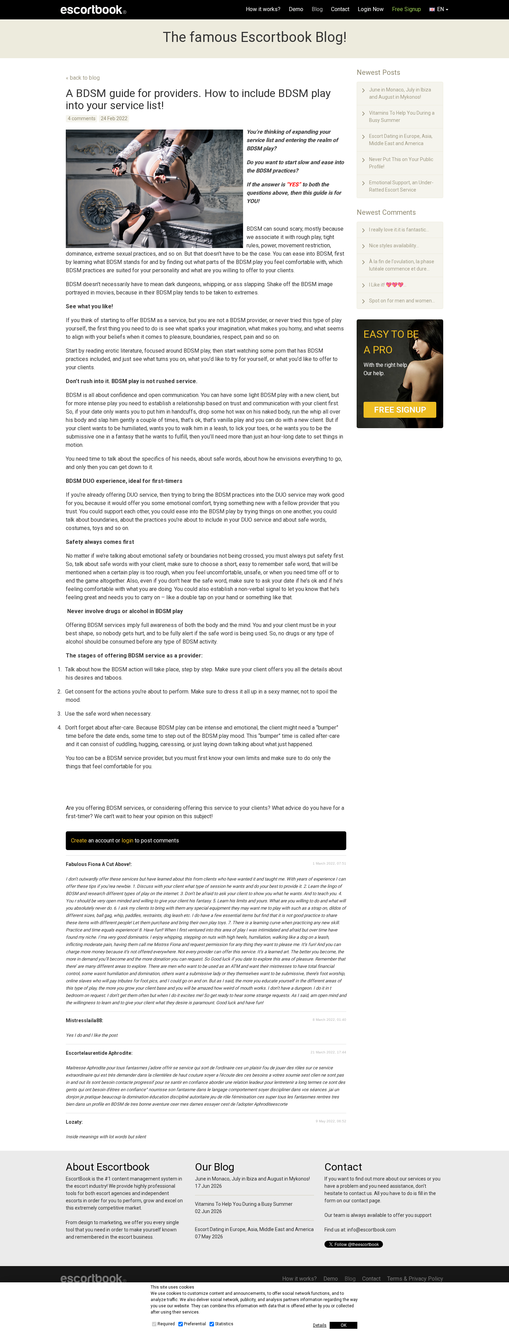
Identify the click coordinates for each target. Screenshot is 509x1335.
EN (440, 9)
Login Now (371, 9)
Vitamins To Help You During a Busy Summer (402, 116)
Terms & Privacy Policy (415, 1278)
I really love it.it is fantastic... (399, 229)
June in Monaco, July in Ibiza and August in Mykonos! (400, 93)
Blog (317, 9)
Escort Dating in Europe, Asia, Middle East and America (400, 139)
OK (344, 1325)
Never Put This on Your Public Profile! (401, 163)
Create (79, 840)
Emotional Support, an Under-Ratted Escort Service (401, 186)
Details (320, 1325)
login (127, 840)
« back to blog (83, 77)
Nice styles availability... (394, 245)
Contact (340, 9)
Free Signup (406, 9)
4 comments (82, 118)
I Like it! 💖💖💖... (388, 285)
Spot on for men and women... (402, 300)
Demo (296, 9)
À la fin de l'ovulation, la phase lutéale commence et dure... (401, 265)
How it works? (263, 9)
